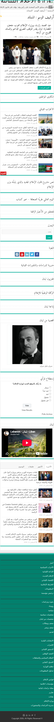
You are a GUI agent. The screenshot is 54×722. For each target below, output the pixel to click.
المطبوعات (49, 589)
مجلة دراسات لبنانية (45, 688)
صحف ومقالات (48, 623)
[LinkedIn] (27, 254)
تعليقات (31, 467)
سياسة (27, 37)
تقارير (51, 692)
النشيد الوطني (48, 654)
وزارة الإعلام (48, 701)
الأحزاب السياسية (46, 567)
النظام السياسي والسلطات (43, 658)
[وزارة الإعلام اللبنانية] (27, 1)
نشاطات (21, 37)
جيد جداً (46, 391)
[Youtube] (22, 254)
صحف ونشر (48, 628)
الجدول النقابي (47, 662)
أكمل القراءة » (44, 88)
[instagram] (17, 254)
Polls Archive (47, 414)
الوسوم (21, 467)
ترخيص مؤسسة (47, 593)
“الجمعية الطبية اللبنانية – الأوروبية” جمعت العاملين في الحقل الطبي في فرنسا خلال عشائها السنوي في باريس (21, 142)
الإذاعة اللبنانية (48, 572)
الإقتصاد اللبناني (47, 580)
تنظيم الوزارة (48, 666)
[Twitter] (32, 254)
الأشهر (40, 467)
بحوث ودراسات (47, 602)
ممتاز (47, 388)
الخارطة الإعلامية (47, 584)
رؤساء (51, 606)
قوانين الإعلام (48, 679)
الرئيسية (50, 11)
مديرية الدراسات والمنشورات (42, 705)
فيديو (51, 632)
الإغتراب (50, 645)
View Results (27, 410)
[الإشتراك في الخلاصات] (1, 16)
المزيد (3, 173)
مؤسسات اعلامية (46, 684)
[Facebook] (37, 254)
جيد (47, 394)
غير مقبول (45, 400)
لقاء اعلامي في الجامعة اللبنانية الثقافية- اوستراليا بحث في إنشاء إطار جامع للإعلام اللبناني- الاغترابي (21, 154)
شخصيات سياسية (46, 615)
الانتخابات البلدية (47, 641)
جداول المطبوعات (46, 671)
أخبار (51, 563)
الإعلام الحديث (48, 576)
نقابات (51, 697)
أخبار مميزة (33, 37)
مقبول (46, 397)
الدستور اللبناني (47, 649)
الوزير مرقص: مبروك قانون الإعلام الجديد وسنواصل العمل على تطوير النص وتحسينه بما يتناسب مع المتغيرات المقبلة (19, 536)
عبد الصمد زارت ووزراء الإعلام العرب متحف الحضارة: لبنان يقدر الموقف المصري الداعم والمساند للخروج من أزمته (28, 29)
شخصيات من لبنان (46, 619)
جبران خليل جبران (46, 366)
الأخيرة (49, 467)
